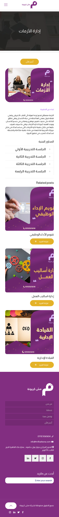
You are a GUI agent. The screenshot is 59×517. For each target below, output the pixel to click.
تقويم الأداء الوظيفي (42, 234)
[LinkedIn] (14, 512)
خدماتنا (49, 410)
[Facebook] (22, 512)
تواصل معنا (47, 416)
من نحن (49, 404)
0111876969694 (44, 436)
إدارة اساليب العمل (43, 296)
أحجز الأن (48, 423)
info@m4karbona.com (41, 442)
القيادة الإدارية (45, 357)
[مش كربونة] (29, 5)
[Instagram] (10, 512)
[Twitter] (18, 512)
